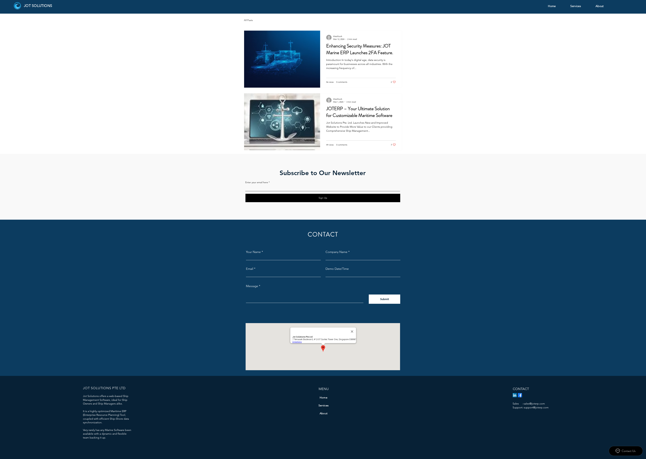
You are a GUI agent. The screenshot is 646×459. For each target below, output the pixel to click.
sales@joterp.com (534, 403)
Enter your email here (256, 182)
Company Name (336, 251)
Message (252, 286)
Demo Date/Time (337, 268)
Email (249, 268)
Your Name (253, 251)
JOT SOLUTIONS (38, 6)
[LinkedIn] (515, 395)
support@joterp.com (536, 407)
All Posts (248, 20)
